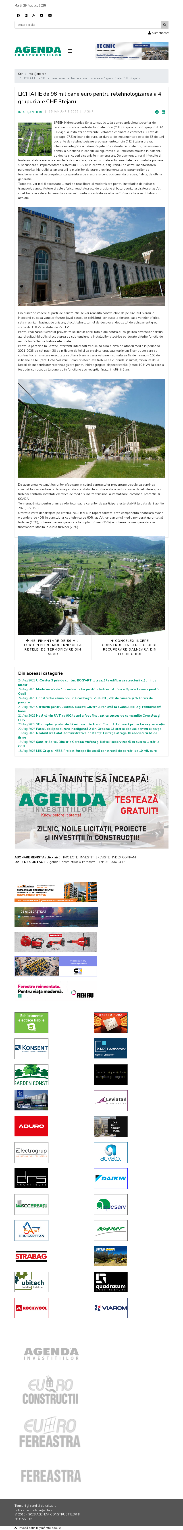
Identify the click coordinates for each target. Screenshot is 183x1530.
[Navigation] (78, 51)
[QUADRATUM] (130, 1282)
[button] (159, 33)
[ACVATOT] (130, 1152)
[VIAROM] (130, 1308)
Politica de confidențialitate (33, 1510)
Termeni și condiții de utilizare (35, 1506)
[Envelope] (50, 15)
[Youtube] (42, 15)
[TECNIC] (131, 51)
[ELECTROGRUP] (51, 1152)
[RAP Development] (130, 1048)
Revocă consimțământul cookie (39, 1528)
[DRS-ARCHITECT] (51, 1178)
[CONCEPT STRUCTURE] (130, 1126)
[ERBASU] (51, 1204)
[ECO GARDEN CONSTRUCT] (51, 1074)
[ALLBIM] (56, 917)
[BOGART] (130, 1230)
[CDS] (130, 1074)
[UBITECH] (51, 1282)
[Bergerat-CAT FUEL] (130, 1256)
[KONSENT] (51, 1048)
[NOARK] (51, 1022)
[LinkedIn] (163, 112)
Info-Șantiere (30, 112)
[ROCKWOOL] (51, 1308)
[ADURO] (51, 1126)
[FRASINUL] (51, 1100)
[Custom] (33, 15)
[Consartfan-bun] (51, 1230)
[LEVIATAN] (130, 1100)
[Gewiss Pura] (130, 1022)
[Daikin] (130, 1178)
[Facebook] (18, 15)
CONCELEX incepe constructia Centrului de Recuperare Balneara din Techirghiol (130, 647)
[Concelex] (56, 966)
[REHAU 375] (56, 991)
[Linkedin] (26, 15)
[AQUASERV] (130, 1204)
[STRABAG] (51, 1256)
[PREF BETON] (56, 892)
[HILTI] (56, 942)
